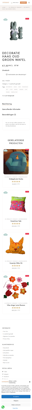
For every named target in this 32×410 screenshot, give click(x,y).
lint (26, 89)
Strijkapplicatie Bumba (16, 179)
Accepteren (16, 396)
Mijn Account (6, 362)
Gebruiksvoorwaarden (8, 355)
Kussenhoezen (23, 219)
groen (21, 89)
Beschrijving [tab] (7, 103)
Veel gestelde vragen (8, 350)
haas (15, 87)
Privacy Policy (15, 408)
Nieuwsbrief (6, 348)
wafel (16, 89)
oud (19, 87)
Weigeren (16, 400)
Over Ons (5, 331)
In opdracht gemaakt (14, 84)
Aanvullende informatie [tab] (11, 109)
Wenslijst (5, 360)
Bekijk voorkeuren (16, 404)
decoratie (9, 87)
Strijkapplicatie (22, 177)
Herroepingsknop (7, 358)
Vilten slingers (22, 303)
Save (28, 18)
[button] (30, 382)
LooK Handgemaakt (9, 96)
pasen (8, 92)
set (7, 89)
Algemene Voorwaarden (9, 336)
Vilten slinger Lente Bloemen (16, 305)
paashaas (25, 87)
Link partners (6, 353)
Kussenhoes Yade (16, 221)
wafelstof (14, 92)
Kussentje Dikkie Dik (16, 263)
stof (11, 89)
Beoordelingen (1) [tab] (9, 114)
